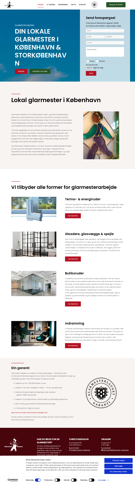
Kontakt (82, 5)
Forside (41, 5)
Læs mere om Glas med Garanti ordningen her (29, 412)
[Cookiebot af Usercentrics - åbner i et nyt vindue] (12, 480)
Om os (73, 5)
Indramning (63, 5)
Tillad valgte (118, 466)
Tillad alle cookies (118, 460)
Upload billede (92, 65)
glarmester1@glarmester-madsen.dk (116, 450)
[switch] (57, 480)
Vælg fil (89, 68)
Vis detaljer (102, 480)
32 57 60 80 (54, 453)
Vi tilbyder (51, 5)
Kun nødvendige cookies (118, 471)
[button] (116, 4)
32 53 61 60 (107, 448)
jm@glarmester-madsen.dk (80, 450)
